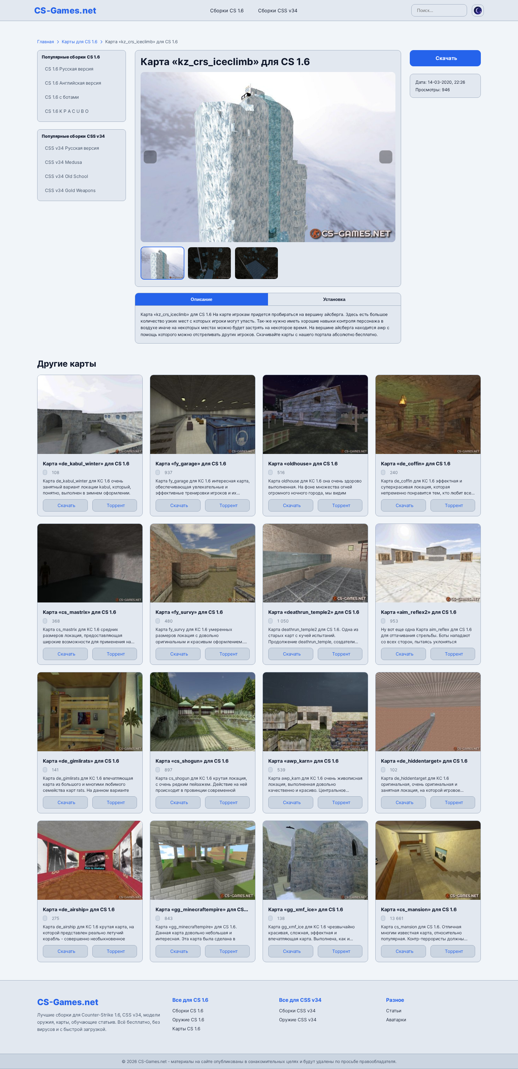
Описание (201, 299)
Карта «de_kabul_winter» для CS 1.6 (86, 464)
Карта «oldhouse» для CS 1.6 (303, 464)
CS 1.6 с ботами (62, 97)
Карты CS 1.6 (186, 1028)
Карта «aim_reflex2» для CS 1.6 (419, 612)
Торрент (116, 505)
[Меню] (10, 9)
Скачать (446, 58)
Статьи (393, 1010)
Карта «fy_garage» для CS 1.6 (191, 464)
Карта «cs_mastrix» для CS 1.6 (79, 612)
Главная (45, 41)
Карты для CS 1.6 (79, 41)
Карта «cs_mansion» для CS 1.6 (419, 909)
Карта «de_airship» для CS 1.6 (79, 909)
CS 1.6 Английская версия (73, 83)
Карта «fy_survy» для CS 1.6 (189, 612)
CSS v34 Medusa (63, 162)
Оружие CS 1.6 (188, 1019)
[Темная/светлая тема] (478, 11)
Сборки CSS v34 (277, 11)
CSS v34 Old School (66, 176)
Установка (334, 299)
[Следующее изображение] (385, 157)
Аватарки (396, 1019)
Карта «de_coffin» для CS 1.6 (416, 464)
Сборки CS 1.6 (227, 11)
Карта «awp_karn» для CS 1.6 (303, 761)
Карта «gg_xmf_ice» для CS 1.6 (305, 909)
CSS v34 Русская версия (72, 148)
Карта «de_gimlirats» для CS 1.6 (81, 761)
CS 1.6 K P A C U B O (66, 111)
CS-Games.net (65, 10)
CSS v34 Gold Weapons (70, 190)
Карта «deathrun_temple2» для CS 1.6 (313, 612)
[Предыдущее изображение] (150, 157)
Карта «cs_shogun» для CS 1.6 (192, 761)
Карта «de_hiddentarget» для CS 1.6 (424, 761)
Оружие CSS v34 (298, 1019)
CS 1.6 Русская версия (69, 69)
